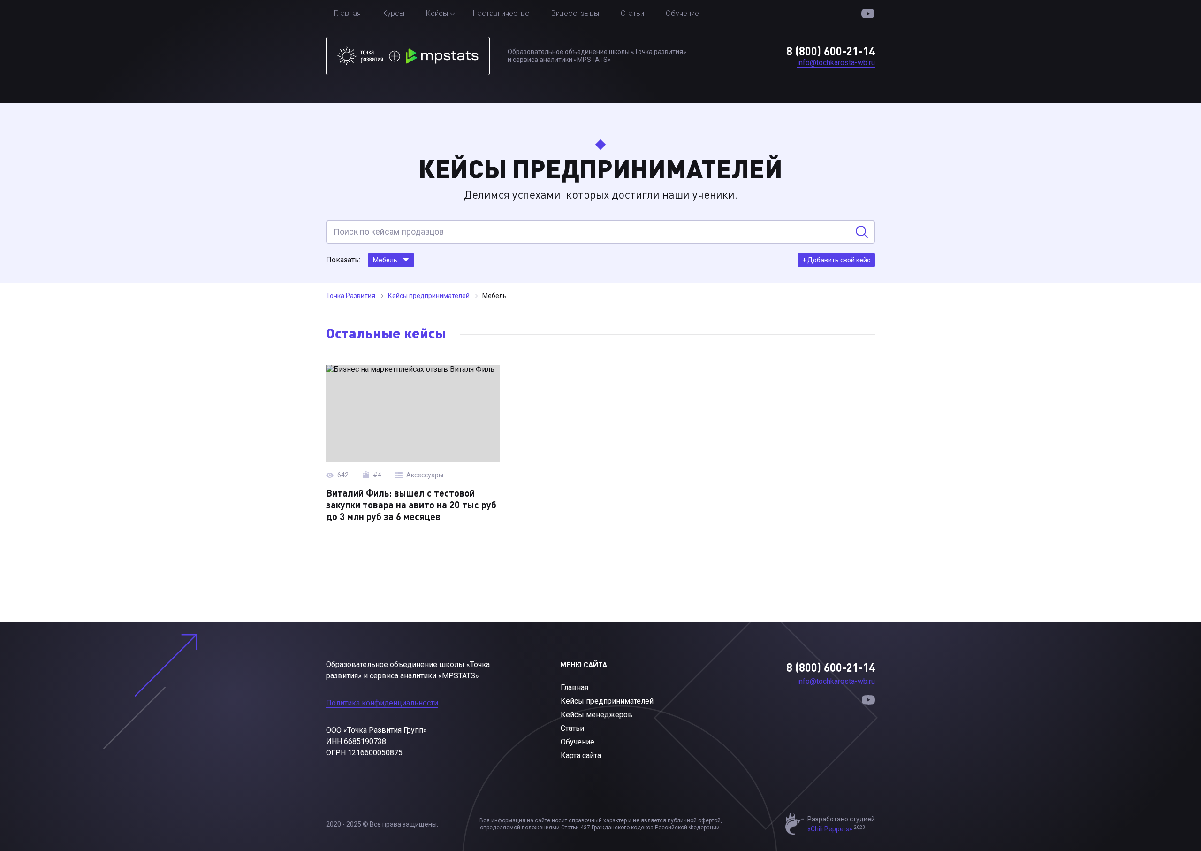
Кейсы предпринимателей (607, 701)
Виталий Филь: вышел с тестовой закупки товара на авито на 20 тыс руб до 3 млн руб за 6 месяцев (411, 504)
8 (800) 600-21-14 (830, 51)
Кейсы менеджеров (596, 714)
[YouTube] (867, 14)
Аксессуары (424, 475)
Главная (347, 13)
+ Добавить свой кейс (836, 260)
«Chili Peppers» (829, 829)
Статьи (632, 13)
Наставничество (501, 13)
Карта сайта (581, 755)
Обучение (682, 13)
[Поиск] (862, 232)
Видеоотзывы (575, 13)
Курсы (393, 13)
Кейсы (437, 13)
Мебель (385, 260)
